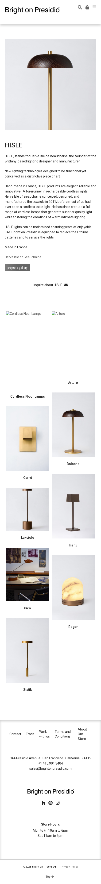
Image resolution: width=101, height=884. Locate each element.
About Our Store (82, 734)
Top (48, 876)
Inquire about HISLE (49, 285)
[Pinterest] (50, 803)
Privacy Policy (69, 866)
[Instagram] (57, 803)
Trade (30, 734)
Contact (15, 734)
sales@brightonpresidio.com (50, 768)
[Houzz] (43, 803)
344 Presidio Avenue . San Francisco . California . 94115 (50, 758)
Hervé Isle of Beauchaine (23, 257)
